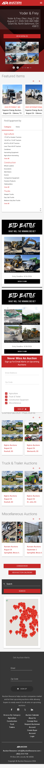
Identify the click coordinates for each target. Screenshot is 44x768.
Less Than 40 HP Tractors (12, 144)
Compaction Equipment (11, 175)
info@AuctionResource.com (29, 748)
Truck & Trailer (10, 397)
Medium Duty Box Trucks (12, 198)
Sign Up (21, 409)
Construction (10, 160)
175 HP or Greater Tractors (12, 135)
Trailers (12, 725)
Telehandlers (8, 181)
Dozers (6, 172)
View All (6, 156)
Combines (7, 147)
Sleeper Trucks (9, 192)
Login (32, 734)
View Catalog (22, 34)
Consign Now (22, 563)
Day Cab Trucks (9, 195)
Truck (12, 722)
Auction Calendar (32, 712)
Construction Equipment (10, 400)
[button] (14, 65)
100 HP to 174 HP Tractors (12, 138)
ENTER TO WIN (22, 278)
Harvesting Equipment (11, 150)
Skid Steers (7, 169)
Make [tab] (18, 124)
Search (22, 588)
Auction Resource (10, 748)
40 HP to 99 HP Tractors (11, 141)
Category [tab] (7, 124)
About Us (32, 715)
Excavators (7, 166)
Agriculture (10, 393)
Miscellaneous (10, 403)
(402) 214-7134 (22, 751)
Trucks (7, 188)
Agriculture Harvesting (11, 153)
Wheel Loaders (9, 163)
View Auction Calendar (22, 570)
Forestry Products (10, 178)
